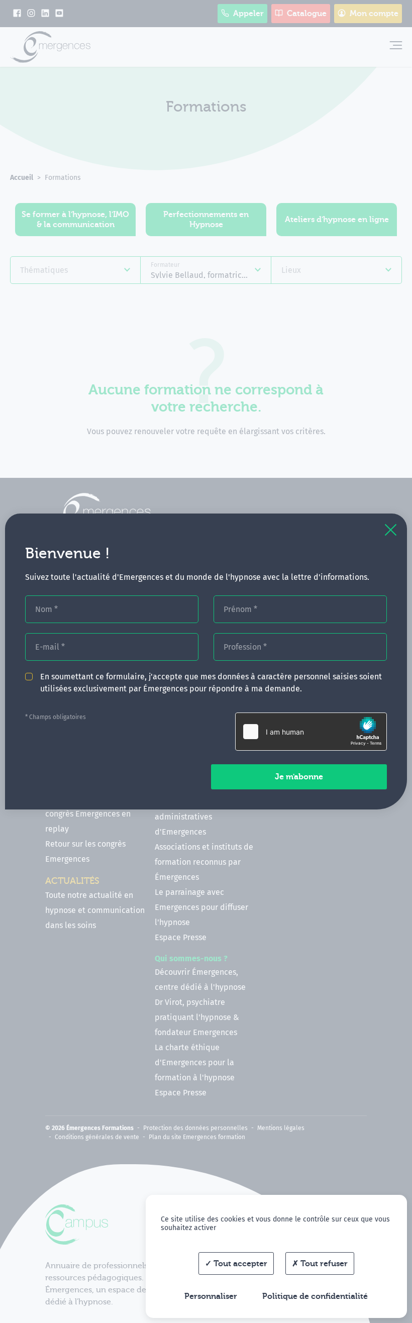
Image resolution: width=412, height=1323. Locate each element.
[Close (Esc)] (390, 530)
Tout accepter (239, 1263)
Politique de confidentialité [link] (315, 1296)
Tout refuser (323, 1263)
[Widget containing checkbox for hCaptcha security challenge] (311, 732)
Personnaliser (210, 1296)
